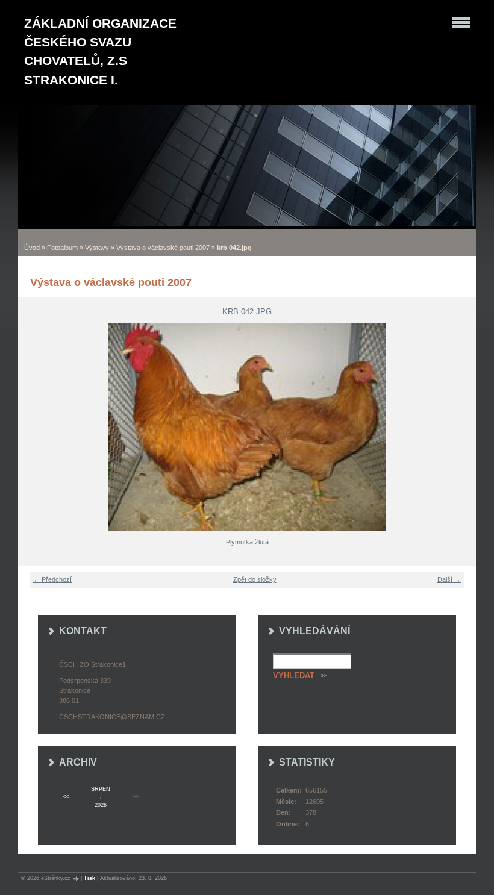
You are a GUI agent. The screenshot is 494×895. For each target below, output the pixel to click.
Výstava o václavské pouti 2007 (163, 247)
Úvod (32, 247)
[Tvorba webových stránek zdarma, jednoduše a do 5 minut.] (76, 878)
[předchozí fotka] (34, 427)
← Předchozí (52, 579)
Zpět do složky (255, 579)
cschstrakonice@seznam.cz (112, 716)
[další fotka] (459, 427)
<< (66, 797)
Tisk (89, 878)
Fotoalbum (62, 247)
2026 (101, 805)
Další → (449, 579)
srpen (100, 789)
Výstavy (97, 247)
